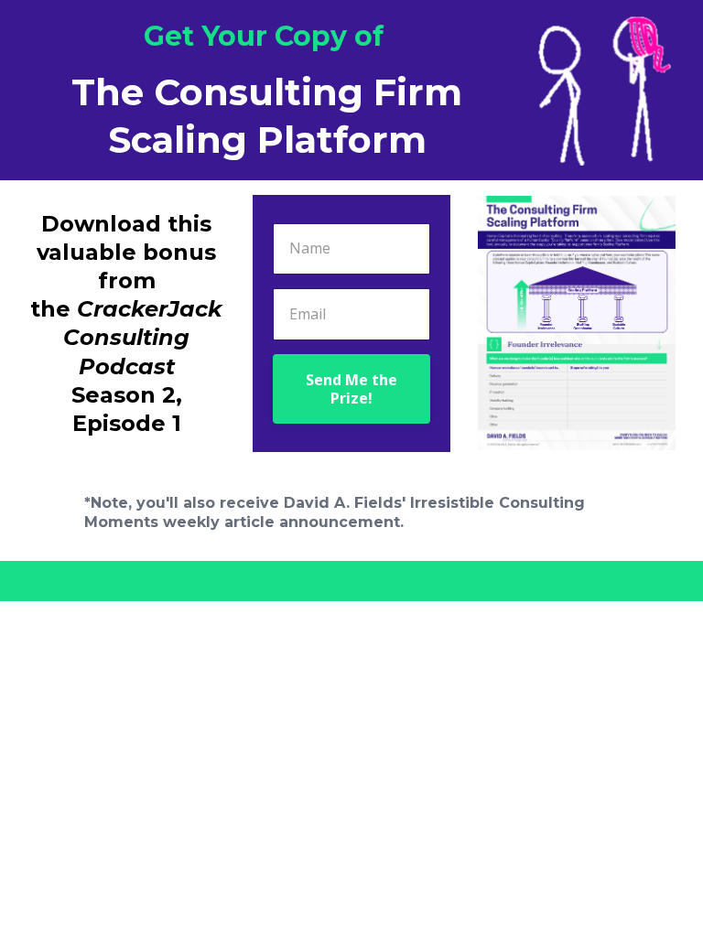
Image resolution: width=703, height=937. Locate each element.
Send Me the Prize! (351, 389)
